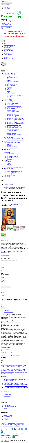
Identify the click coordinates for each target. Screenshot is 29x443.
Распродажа (7, 60)
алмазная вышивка (10, 369)
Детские (9, 97)
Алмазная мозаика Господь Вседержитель (11, 365)
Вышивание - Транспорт (13, 126)
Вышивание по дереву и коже (14, 127)
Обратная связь (7, 394)
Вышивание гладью (12, 133)
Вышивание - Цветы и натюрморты (16, 115)
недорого (17, 372)
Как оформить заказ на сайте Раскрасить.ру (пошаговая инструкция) (15, 380)
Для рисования (10, 153)
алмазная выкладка (5, 370)
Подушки (9, 161)
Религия (9, 88)
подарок (25, 372)
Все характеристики (5, 287)
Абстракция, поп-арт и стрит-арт (15, 95)
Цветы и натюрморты (12, 81)
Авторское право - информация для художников (16, 387)
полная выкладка (5, 366)
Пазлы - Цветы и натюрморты (14, 171)
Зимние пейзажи (11, 74)
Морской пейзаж (11, 78)
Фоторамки (9, 165)
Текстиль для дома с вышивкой (14, 134)
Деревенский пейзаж (12, 77)
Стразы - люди (10, 104)
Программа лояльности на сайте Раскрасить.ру (15, 386)
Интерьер (9, 96)
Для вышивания (11, 154)
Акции (5, 408)
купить (23, 370)
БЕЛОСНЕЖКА (13, 204)
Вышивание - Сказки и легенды (15, 122)
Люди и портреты (11, 85)
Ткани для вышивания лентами (15, 140)
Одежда (8, 144)
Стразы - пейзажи (11, 102)
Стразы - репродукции (12, 103)
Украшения (9, 145)
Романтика (9, 87)
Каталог (3, 70)
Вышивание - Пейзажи (12, 116)
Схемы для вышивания (12, 130)
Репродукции (10, 82)
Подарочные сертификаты (10, 406)
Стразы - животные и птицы (14, 106)
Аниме (8, 91)
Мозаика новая (20, 366)
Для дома (6, 57)
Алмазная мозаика (8, 46)
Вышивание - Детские (12, 121)
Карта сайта (7, 396)
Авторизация (7, 8)
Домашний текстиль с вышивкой (15, 167)
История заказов (8, 416)
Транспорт (9, 92)
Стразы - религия (11, 110)
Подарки (9, 164)
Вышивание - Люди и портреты (15, 118)
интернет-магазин (9, 372)
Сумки (8, 163)
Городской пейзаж (11, 76)
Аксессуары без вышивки (13, 142)
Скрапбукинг (7, 53)
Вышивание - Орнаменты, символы (16, 123)
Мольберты (9, 159)
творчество (9, 373)
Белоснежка (13, 366)
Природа (9, 80)
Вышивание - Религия (12, 114)
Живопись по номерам (9, 45)
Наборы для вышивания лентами (15, 138)
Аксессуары (7, 55)
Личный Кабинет (8, 415)
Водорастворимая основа (13, 131)
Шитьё (5, 51)
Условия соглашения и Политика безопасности (15, 384)
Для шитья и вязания (12, 157)
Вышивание (7, 47)
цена (21, 372)
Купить (2, 308)
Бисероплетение (8, 54)
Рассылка (6, 419)
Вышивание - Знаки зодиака (14, 125)
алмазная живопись (21, 369)
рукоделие (3, 373)
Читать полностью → (6, 252)
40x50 (23, 365)
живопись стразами (16, 370)
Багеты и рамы (7, 49)
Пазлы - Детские (11, 175)
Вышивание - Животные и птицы (15, 119)
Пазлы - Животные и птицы (14, 169)
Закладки (6, 418)
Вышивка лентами (8, 50)
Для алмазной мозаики (12, 156)
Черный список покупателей (11, 382)
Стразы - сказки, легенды (13, 111)
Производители (8, 405)
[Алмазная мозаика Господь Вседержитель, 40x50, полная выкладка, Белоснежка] (9, 224)
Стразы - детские (11, 108)
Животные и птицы (12, 84)
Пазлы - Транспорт (11, 174)
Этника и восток (11, 93)
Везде (5, 43)
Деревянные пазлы (8, 58)
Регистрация (7, 7)
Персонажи (9, 99)
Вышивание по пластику (13, 129)
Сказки (8, 89)
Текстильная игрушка (12, 146)
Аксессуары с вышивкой (13, 148)
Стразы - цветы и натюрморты (14, 107)
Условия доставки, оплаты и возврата (13, 383)
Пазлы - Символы (11, 172)
